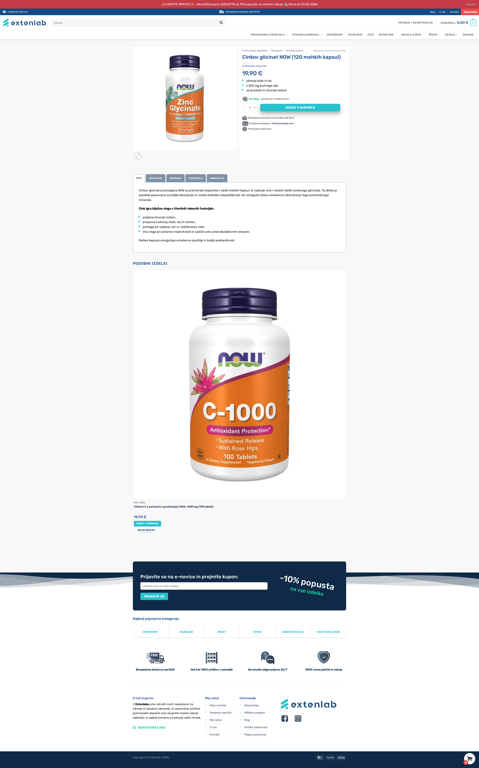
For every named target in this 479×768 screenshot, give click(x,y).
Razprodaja (470, 11)
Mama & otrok (411, 34)
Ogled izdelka (146, 530)
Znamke (468, 34)
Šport (433, 34)
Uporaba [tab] (175, 178)
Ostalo (450, 34)
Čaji (370, 34)
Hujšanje (355, 34)
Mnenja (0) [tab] (217, 178)
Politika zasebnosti (255, 727)
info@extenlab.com (18, 11)
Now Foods (340, 50)
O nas (442, 11)
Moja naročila (218, 705)
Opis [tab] (139, 178)
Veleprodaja (251, 705)
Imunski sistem (295, 50)
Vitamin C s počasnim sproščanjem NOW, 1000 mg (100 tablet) (173, 506)
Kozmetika (386, 34)
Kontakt (454, 11)
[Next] (146, 154)
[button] (416, 22)
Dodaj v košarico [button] (147, 523)
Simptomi (276, 50)
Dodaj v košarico (300, 107)
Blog (432, 11)
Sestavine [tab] (155, 178)
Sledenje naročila (220, 712)
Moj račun (216, 720)
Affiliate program (254, 712)
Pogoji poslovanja (255, 734)
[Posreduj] (221, 23)
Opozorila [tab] (195, 178)
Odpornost (335, 34)
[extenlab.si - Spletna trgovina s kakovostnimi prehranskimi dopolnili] (24, 23)
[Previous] (134, 547)
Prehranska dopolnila (268, 34)
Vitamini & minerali (305, 34)
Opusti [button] (470, 4)
